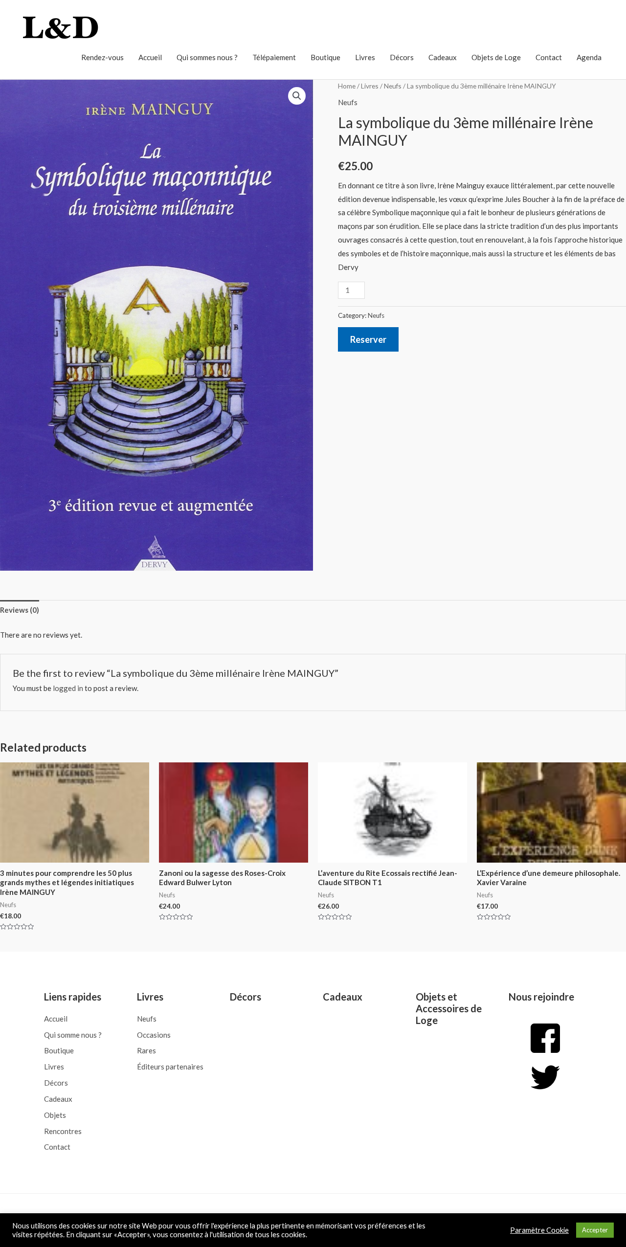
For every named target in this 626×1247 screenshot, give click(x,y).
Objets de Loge (496, 57)
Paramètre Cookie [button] (539, 1230)
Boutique (325, 57)
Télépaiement (274, 57)
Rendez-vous (102, 57)
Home (347, 86)
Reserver (368, 339)
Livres (365, 57)
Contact (549, 57)
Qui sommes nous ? (207, 57)
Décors (402, 57)
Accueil (150, 57)
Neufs (393, 86)
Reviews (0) (19, 609)
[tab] (19, 610)
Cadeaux (442, 57)
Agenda (589, 57)
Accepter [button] (595, 1230)
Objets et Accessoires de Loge (449, 1008)
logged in (68, 688)
